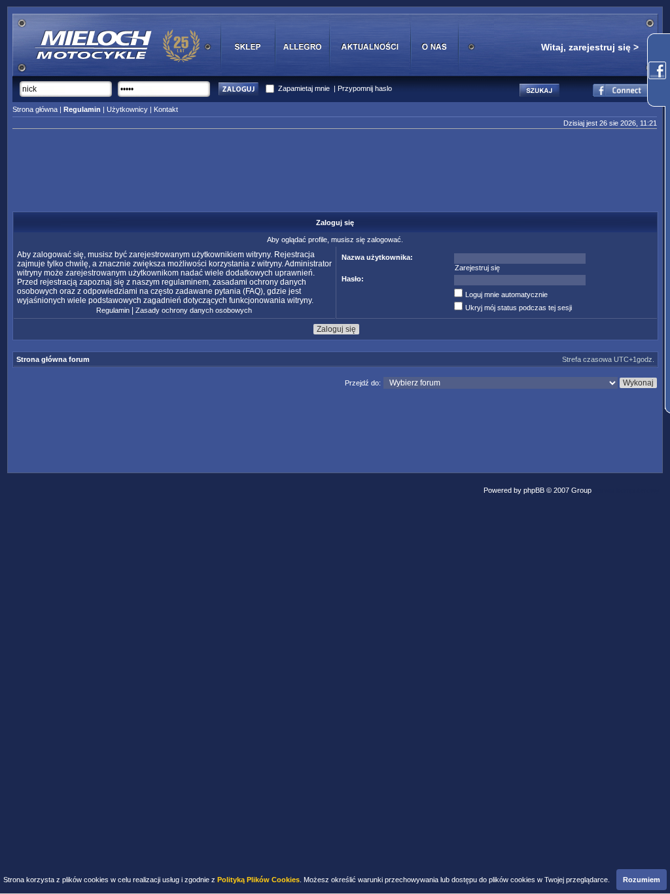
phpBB (533, 490)
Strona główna (35, 109)
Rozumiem (641, 880)
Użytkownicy (127, 109)
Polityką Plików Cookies (258, 880)
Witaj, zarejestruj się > (590, 47)
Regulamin (113, 310)
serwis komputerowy (626, 490)
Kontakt (166, 109)
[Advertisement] (335, 174)
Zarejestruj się (477, 268)
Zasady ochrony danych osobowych (193, 310)
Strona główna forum (53, 359)
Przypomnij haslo (365, 88)
